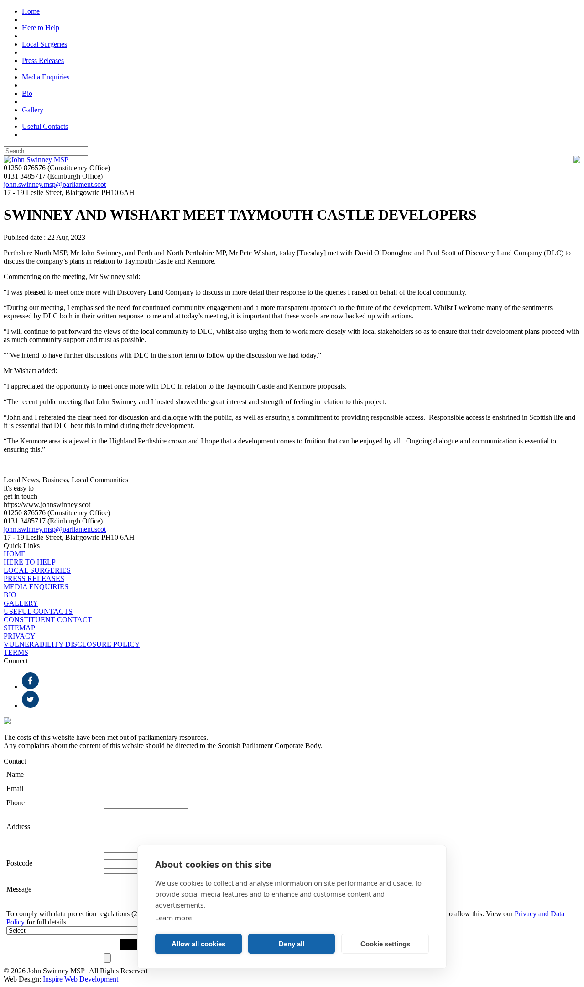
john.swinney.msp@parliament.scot (55, 184)
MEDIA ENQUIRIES (36, 587)
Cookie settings (385, 944)
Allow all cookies (198, 944)
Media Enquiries (45, 77)
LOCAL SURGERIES (37, 570)
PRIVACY (20, 636)
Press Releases (43, 60)
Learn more (173, 917)
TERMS (16, 652)
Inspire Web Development (80, 979)
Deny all (291, 944)
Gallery (32, 110)
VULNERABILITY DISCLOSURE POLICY (72, 644)
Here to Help (40, 28)
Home (31, 11)
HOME (15, 554)
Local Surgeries (44, 44)
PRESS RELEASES (34, 578)
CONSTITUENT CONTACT (48, 619)
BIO (10, 595)
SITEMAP (19, 628)
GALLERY (21, 603)
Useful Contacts (45, 126)
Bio (27, 93)
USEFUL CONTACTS (38, 611)
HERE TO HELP (30, 562)
